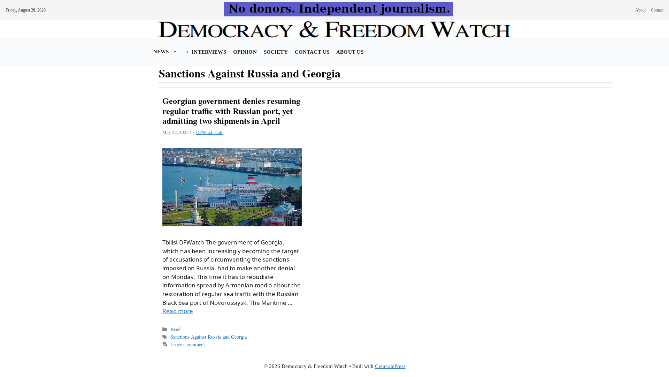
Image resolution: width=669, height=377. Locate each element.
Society (276, 52)
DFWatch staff (209, 132)
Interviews (209, 52)
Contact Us (312, 52)
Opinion (245, 52)
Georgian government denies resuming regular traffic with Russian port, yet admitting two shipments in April (231, 111)
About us (349, 52)
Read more (177, 311)
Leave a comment (187, 344)
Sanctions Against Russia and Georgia (208, 336)
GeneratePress (390, 366)
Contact (657, 10)
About (640, 10)
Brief (175, 329)
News (161, 51)
